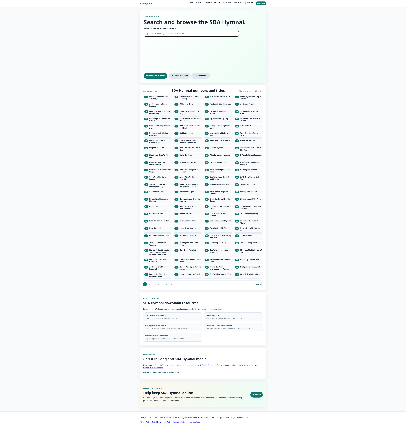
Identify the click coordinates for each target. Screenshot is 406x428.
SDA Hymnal (146, 3)
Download (200, 3)
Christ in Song (240, 3)
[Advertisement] (203, 55)
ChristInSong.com (209, 365)
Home (192, 3)
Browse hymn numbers (155, 75)
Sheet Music (227, 3)
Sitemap (176, 422)
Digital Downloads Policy (161, 422)
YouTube (250, 3)
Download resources (179, 75)
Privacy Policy (145, 422)
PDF (219, 3)
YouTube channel (200, 75)
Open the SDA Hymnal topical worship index (162, 372)
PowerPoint (211, 3)
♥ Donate (261, 3)
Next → (259, 284)
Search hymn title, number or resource (160, 28)
